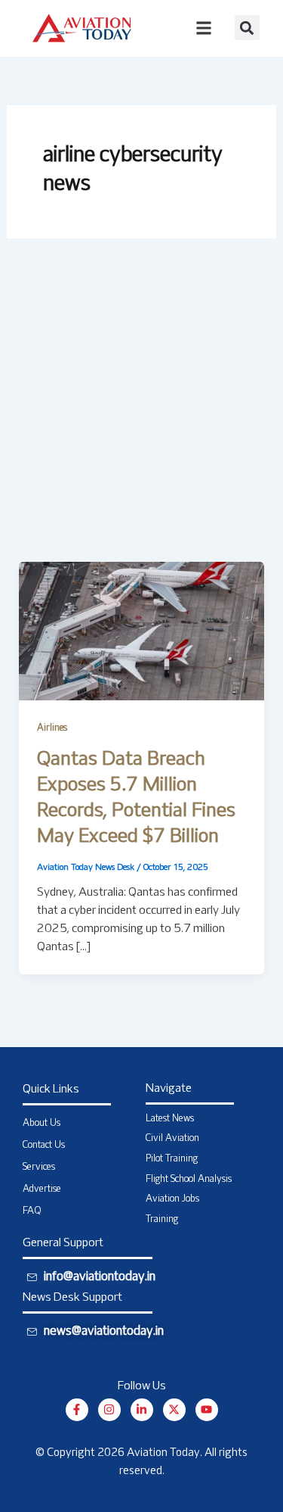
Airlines (52, 728)
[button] (247, 27)
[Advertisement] (141, 412)
